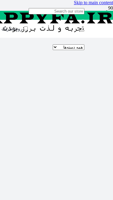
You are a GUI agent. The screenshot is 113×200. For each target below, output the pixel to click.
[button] (93, 2)
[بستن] (82, 30)
